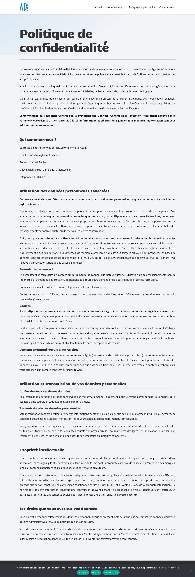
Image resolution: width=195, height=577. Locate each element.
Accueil (98, 7)
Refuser (96, 572)
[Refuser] (191, 570)
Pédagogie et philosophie (142, 7)
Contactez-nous (167, 7)
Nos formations (114, 7)
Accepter (82, 572)
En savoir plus (111, 572)
